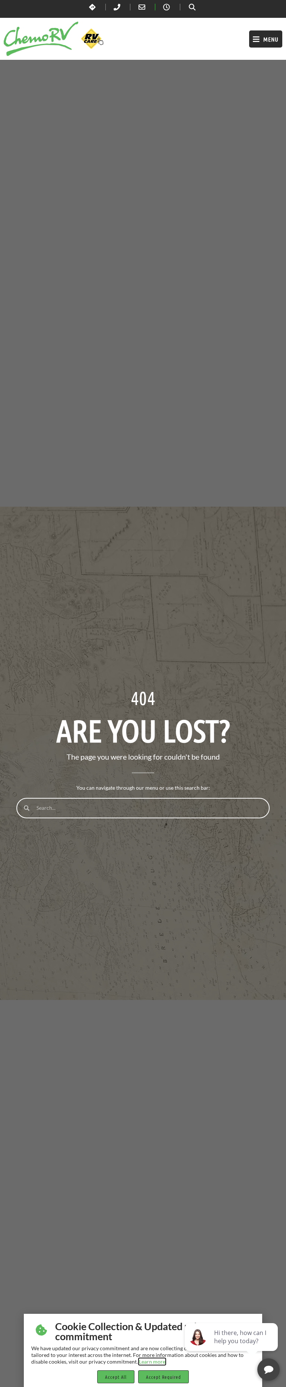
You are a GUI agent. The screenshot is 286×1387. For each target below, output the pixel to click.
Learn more (152, 1361)
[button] (265, 39)
